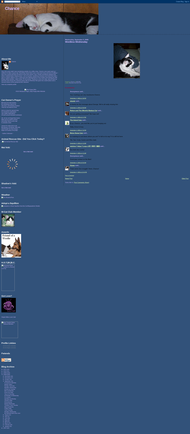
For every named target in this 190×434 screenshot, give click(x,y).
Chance (12, 8)
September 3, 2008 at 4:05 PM (78, 107)
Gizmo (72, 165)
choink (72, 101)
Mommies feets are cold (75, 82)
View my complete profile (8, 84)
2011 (5, 369)
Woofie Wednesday (9, 403)
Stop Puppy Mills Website (37, 91)
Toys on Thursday (9, 394)
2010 (5, 371)
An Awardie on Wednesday (11, 395)
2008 (5, 374)
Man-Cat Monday (9, 390)
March (6, 423)
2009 (5, 373)
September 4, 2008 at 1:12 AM (78, 143)
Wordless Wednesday (10, 387)
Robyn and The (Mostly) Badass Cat (83, 110)
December (8, 376)
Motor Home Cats (76, 133)
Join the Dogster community (9, 347)
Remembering (8, 402)
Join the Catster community (9, 345)
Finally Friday (8, 408)
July (6, 416)
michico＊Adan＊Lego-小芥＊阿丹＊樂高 (85, 146)
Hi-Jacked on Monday (10, 382)
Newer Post (68, 178)
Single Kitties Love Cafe (8, 317)
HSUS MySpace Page (22, 91)
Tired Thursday (8, 410)
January (7, 426)
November (8, 378)
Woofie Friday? (8, 384)
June (6, 418)
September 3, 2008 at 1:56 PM (78, 98)
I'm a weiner (7, 397)
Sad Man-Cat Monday (10, 399)
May (6, 419)
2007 (5, 428)
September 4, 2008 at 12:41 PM (78, 172)
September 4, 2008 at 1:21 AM (78, 153)
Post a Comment (69, 175)
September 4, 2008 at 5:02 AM (78, 162)
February (7, 424)
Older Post (185, 178)
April (6, 421)
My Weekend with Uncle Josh (12, 413)
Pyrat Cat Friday (8, 392)
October (7, 379)
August (7, 415)
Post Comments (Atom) (81, 182)
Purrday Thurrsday (9, 386)
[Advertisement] (11, 45)
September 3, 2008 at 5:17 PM (78, 117)
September (8, 381)
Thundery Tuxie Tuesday (11, 405)
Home (127, 178)
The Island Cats (76, 120)
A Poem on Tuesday (9, 389)
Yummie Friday (8, 400)
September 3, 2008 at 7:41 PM (78, 130)
